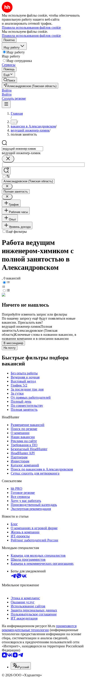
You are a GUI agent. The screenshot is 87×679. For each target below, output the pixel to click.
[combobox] (22, 148)
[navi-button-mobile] (6, 104)
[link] (9, 80)
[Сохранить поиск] (6, 170)
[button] (7, 90)
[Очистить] (8, 159)
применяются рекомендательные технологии (39, 628)
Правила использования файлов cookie (31, 35)
